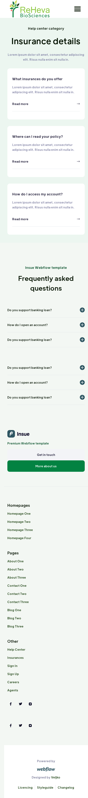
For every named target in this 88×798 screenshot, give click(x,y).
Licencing (25, 787)
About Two (15, 569)
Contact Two (17, 593)
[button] (78, 9)
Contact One (17, 585)
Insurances (15, 657)
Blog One (14, 610)
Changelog (66, 787)
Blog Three (15, 626)
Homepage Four (19, 538)
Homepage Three (20, 530)
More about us (46, 466)
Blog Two (14, 618)
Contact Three (18, 602)
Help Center (16, 649)
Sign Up (13, 674)
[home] (29, 9)
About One (15, 561)
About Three (16, 577)
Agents (12, 690)
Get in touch (46, 454)
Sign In (12, 666)
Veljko (55, 777)
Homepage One (19, 513)
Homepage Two (19, 521)
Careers (13, 682)
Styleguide (45, 787)
